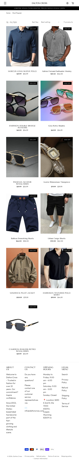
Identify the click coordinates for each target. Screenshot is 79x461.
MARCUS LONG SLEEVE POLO (22, 71)
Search (65, 374)
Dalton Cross (17, 456)
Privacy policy (29, 456)
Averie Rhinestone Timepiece (56, 182)
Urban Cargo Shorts (56, 238)
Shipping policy (66, 456)
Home (8, 13)
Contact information (41, 458)
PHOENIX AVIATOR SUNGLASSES (22, 183)
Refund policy (41, 456)
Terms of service (53, 456)
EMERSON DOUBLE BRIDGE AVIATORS (22, 127)
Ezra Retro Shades (56, 126)
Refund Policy (65, 389)
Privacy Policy (65, 381)
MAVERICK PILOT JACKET (22, 293)
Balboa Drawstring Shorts (22, 238)
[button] (5, 3)
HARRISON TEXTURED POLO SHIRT (56, 294)
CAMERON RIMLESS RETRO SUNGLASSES (22, 350)
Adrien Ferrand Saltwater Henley (56, 71)
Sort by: (35, 22)
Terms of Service (65, 404)
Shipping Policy (65, 396)
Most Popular (17, 13)
